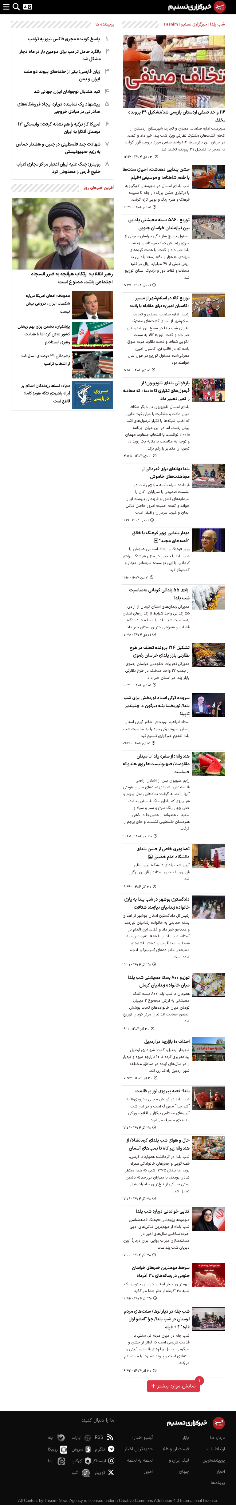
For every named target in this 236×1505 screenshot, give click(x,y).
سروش (77, 1449)
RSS (99, 1438)
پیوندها (218, 1483)
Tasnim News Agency (64, 1500)
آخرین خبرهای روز (98, 188)
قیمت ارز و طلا (176, 1449)
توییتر (100, 1473)
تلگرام (100, 1449)
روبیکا (53, 1449)
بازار (186, 1438)
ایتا (50, 1461)
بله (50, 1438)
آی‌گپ (77, 1461)
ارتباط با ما (215, 1449)
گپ (75, 1473)
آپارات (76, 1438)
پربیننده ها (105, 24)
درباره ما (217, 1438)
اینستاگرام (100, 1461)
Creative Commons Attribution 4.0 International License (168, 1500)
